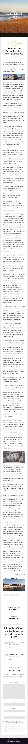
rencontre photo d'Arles (11, 595)
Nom (14, 702)
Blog (14, 41)
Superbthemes (17, 741)
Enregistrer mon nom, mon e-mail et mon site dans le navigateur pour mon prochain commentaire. (14, 723)
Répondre (22, 642)
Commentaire (14, 682)
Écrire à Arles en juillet (11, 578)
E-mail (14, 708)
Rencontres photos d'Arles (14, 44)
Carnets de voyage (14, 618)
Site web (14, 715)
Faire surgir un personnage (14, 608)
